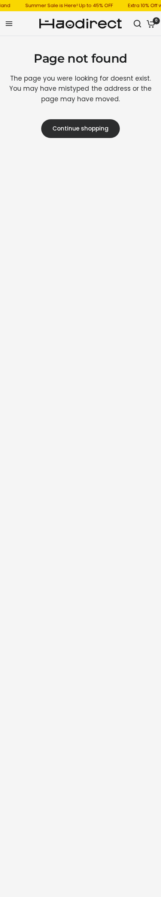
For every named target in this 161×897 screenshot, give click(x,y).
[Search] (137, 23)
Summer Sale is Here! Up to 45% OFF (67, 5)
